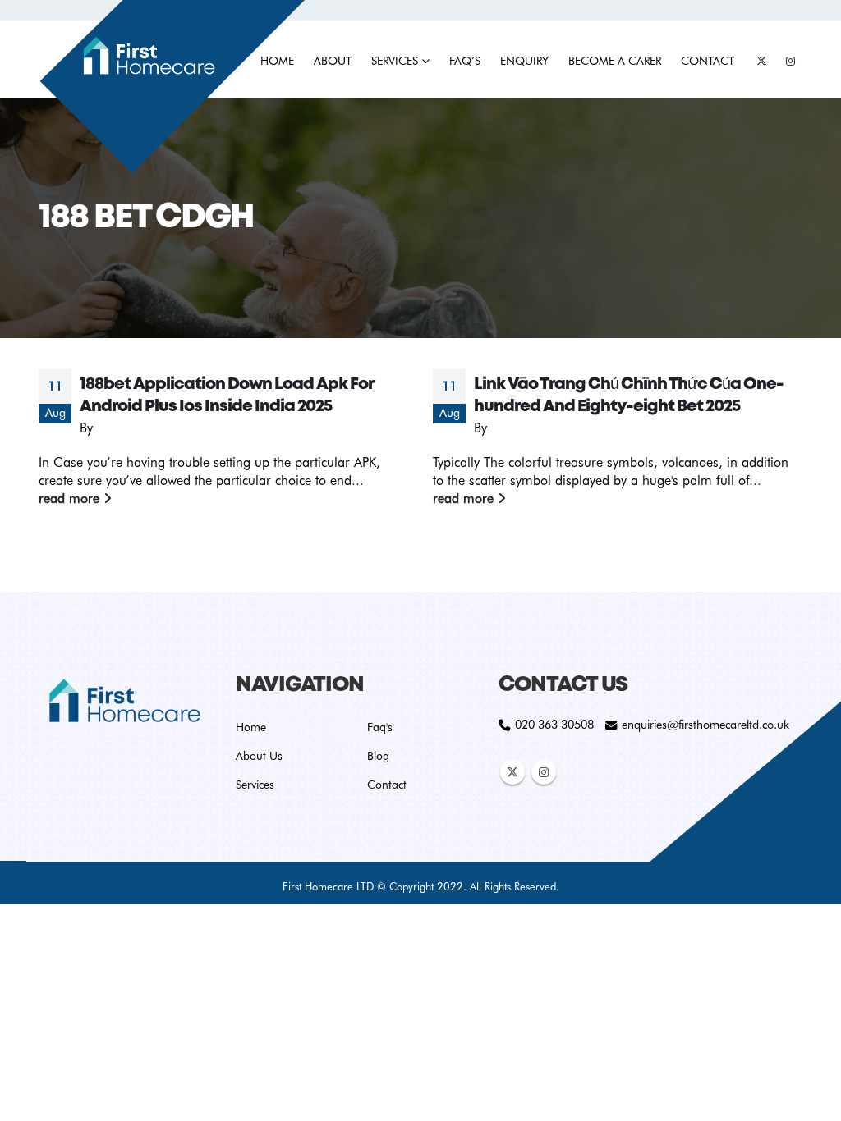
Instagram (543, 772)
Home (251, 727)
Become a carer (614, 60)
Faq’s (464, 60)
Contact (707, 60)
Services (394, 60)
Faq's (380, 727)
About (333, 60)
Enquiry (524, 60)
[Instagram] (790, 60)
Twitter (512, 772)
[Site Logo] (172, 88)
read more (71, 498)
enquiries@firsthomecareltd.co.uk (705, 724)
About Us (259, 755)
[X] (761, 60)
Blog (378, 755)
